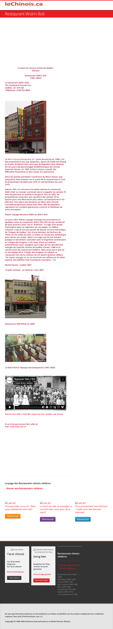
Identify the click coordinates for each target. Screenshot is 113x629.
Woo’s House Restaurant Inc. (21, 159)
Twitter (44, 609)
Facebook (49, 609)
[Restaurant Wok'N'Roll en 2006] (25, 296)
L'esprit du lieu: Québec (41, 414)
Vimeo (60, 414)
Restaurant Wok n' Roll (16, 414)
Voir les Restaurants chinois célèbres (69, 567)
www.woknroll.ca (18, 426)
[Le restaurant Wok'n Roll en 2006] (25, 127)
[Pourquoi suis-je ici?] (10, 503)
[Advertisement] (56, 42)
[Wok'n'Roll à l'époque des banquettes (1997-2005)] (25, 348)
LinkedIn (54, 609)
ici (41, 616)
